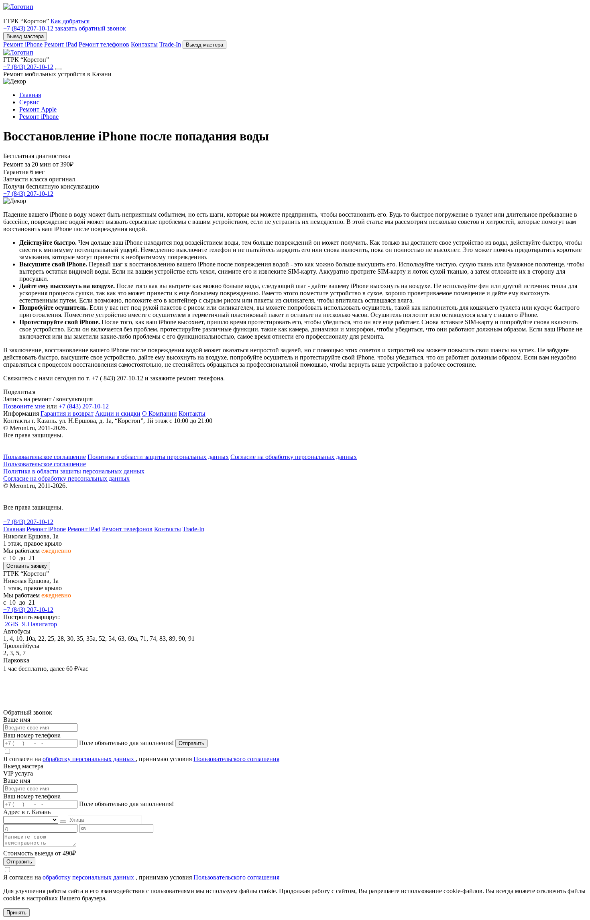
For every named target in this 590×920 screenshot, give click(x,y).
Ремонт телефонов (104, 44)
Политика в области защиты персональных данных (158, 456)
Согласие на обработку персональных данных (293, 456)
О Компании (159, 413)
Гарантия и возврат (67, 413)
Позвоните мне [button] (24, 406)
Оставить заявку (26, 566)
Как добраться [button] (70, 21)
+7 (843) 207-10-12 (28, 28)
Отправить (191, 743)
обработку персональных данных (89, 758)
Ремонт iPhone (23, 44)
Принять (16, 913)
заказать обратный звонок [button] (90, 28)
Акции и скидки (117, 413)
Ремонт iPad (60, 44)
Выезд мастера (25, 36)
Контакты (144, 44)
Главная (14, 529)
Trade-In (170, 44)
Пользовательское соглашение (44, 456)
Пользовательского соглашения (236, 758)
